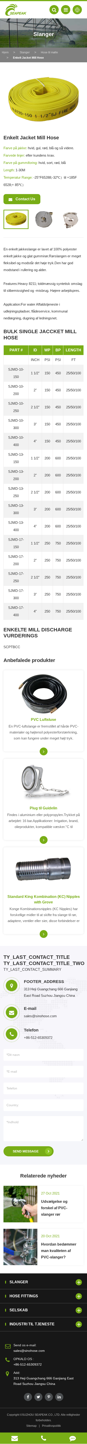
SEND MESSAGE (26, 1151)
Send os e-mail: (24, 1345)
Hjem (5, 52)
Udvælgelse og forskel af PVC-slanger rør (54, 1208)
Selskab (19, 1310)
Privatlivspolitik (51, 1425)
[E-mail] (14, 1438)
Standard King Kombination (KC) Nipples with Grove (43, 899)
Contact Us (25, 199)
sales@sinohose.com (29, 1350)
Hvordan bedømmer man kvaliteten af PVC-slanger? (58, 1250)
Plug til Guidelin (43, 808)
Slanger (25, 52)
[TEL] (43, 1438)
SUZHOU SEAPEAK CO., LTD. (41, 1414)
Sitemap (31, 1425)
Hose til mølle (49, 52)
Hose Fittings (24, 1296)
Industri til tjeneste (32, 1324)
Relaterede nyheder (43, 1176)
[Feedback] (72, 1438)
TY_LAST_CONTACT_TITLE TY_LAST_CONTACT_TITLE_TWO (43, 960)
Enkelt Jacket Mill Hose (28, 57)
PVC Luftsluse (43, 720)
